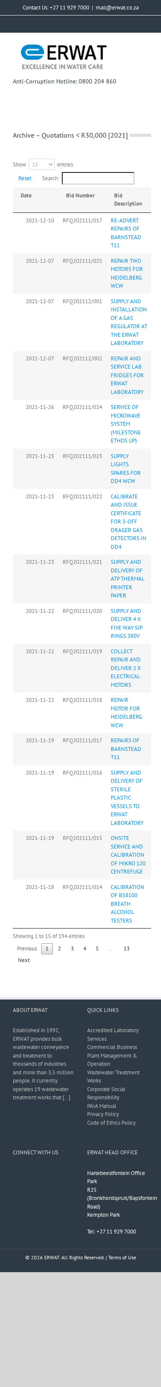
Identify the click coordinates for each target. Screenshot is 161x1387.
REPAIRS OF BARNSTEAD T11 (126, 749)
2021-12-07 (40, 260)
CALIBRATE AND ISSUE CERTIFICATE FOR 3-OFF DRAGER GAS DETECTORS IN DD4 (128, 521)
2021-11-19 (40, 740)
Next (24, 960)
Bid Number (80, 195)
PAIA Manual (101, 1106)
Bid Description (128, 199)
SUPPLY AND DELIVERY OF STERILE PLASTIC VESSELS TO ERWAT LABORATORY (127, 798)
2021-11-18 (40, 887)
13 (127, 948)
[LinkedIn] (60, 1172)
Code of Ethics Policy (111, 1122)
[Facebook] (15, 1172)
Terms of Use (122, 1257)
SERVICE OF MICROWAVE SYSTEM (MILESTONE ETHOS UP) (126, 423)
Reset (24, 178)
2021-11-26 (40, 407)
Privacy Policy (103, 1114)
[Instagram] (37, 1172)
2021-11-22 (40, 611)
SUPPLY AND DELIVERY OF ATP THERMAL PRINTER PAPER (127, 578)
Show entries (43, 164)
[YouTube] (49, 1172)
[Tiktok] (71, 1172)
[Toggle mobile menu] (144, 46)
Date (26, 195)
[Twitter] (26, 1172)
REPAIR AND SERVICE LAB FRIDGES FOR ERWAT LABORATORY (127, 375)
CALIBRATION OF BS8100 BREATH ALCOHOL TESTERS (127, 903)
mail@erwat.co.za (117, 7)
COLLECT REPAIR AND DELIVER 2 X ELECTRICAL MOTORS (126, 668)
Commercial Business (112, 1047)
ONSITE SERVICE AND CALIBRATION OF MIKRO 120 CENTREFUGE (128, 854)
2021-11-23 (40, 456)
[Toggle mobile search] (129, 46)
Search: (50, 178)
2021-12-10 (40, 220)
